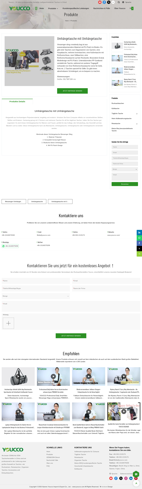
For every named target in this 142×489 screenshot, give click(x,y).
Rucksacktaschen (118, 103)
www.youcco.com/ (113, 235)
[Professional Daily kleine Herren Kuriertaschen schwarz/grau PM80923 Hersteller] (53, 376)
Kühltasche (115, 108)
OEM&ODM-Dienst (53, 457)
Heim (41, 8)
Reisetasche (116, 123)
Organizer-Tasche (80, 460)
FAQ (48, 466)
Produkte (52, 8)
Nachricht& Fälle (52, 460)
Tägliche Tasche (117, 113)
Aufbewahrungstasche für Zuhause (86, 451)
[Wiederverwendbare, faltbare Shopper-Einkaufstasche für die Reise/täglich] (88, 376)
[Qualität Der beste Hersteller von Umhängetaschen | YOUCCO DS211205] (123, 411)
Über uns (49, 463)
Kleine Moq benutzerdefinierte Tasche (122, 130)
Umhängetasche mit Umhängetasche (61, 201)
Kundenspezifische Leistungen (76, 8)
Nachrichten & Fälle (101, 8)
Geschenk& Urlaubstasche (83, 466)
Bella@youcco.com (43, 235)
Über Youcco (119, 8)
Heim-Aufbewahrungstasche (121, 118)
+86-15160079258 (11, 246)
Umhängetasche (37, 201)
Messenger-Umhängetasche (15, 201)
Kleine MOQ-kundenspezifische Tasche (88, 463)
